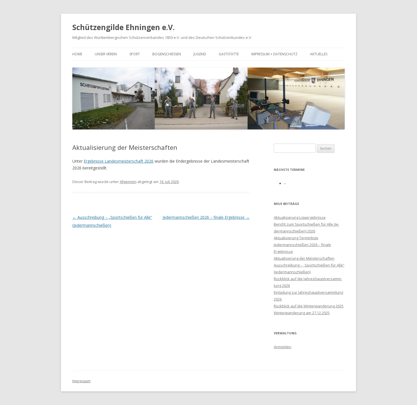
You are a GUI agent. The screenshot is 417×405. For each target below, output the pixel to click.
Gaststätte (229, 54)
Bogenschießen (166, 54)
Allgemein (128, 181)
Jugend (199, 54)
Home (77, 54)
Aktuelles (318, 54)
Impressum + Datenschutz (274, 54)
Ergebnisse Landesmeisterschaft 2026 (118, 161)
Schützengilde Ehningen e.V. (123, 27)
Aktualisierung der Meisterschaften (304, 258)
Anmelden (282, 346)
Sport (134, 54)
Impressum (81, 381)
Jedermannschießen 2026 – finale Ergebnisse (206, 217)
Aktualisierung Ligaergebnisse (300, 217)
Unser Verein (106, 54)
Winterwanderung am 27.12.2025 (302, 312)
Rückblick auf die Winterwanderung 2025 (309, 306)
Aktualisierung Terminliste (296, 237)
